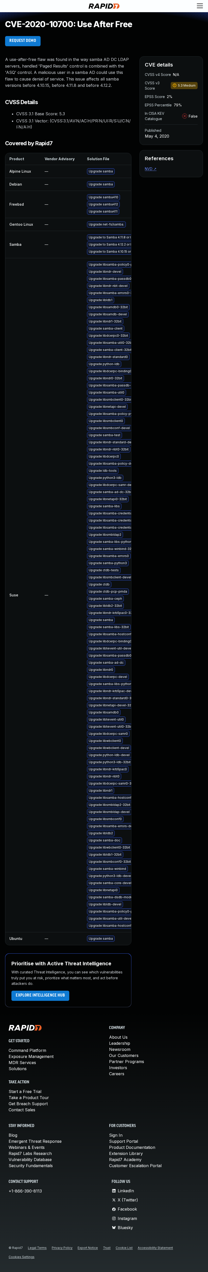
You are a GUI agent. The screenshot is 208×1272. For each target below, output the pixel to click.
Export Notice (88, 1248)
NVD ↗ (151, 169)
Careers (116, 1073)
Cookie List (124, 1248)
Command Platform (27, 1050)
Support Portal (123, 1141)
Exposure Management (31, 1056)
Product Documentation (132, 1147)
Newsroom (119, 1049)
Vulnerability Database (30, 1159)
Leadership (119, 1043)
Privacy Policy (62, 1248)
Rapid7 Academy (125, 1159)
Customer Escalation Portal (135, 1165)
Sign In (116, 1135)
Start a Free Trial (25, 1091)
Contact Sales (22, 1109)
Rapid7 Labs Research (30, 1153)
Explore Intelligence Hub (40, 995)
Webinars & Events (27, 1147)
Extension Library (126, 1153)
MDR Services (22, 1062)
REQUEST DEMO (22, 41)
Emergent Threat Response (35, 1141)
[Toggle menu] (200, 6)
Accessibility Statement (155, 1248)
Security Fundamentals (31, 1165)
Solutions (18, 1068)
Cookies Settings (21, 1257)
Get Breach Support (28, 1103)
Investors (118, 1067)
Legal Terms (37, 1248)
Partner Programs (126, 1061)
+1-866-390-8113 (25, 1191)
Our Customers (123, 1055)
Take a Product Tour (29, 1097)
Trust (107, 1248)
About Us (118, 1037)
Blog (13, 1135)
